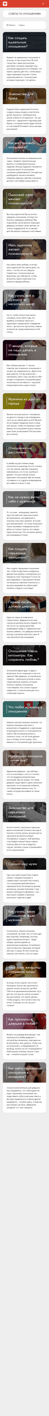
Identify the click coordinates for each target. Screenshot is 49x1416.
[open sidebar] (43, 4)
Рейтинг (12, 25)
